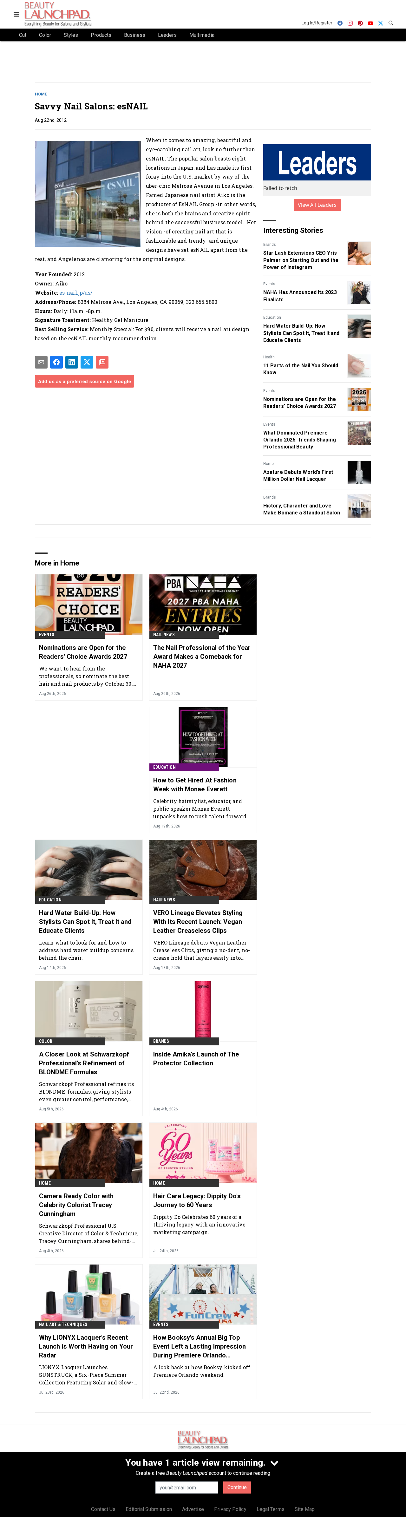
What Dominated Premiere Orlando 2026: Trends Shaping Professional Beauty (299, 440)
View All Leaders (317, 204)
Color (45, 1041)
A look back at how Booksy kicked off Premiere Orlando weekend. (202, 1371)
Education (272, 317)
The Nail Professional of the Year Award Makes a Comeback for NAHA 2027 (202, 656)
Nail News (164, 634)
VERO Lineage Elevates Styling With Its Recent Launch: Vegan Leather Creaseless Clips (198, 921)
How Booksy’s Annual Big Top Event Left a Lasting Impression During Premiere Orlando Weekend (199, 1347)
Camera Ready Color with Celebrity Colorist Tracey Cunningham (76, 1205)
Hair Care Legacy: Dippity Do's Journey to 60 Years (197, 1200)
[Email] (41, 362)
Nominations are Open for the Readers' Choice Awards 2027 (299, 402)
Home (41, 94)
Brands (269, 244)
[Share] (56, 362)
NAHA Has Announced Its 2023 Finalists (300, 295)
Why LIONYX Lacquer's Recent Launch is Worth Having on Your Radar (86, 1346)
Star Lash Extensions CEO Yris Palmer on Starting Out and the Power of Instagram (300, 260)
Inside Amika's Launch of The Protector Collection (196, 1058)
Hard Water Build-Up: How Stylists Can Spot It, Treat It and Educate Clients (301, 333)
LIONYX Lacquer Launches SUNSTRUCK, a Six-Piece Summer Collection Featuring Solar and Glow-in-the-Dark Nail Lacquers (86, 1375)
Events (269, 284)
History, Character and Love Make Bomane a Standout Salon (301, 509)
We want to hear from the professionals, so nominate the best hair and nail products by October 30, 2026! (86, 676)
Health (269, 357)
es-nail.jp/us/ (75, 292)
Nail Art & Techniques (63, 1324)
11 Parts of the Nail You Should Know (300, 369)
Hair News (164, 899)
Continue (237, 1487)
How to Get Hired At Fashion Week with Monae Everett (195, 784)
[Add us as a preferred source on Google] (102, 362)
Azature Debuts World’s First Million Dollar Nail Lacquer (298, 475)
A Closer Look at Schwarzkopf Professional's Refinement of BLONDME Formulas (84, 1063)
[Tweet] (87, 362)
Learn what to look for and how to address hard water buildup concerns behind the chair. (86, 950)
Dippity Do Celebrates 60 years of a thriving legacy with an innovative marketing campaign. (199, 1224)
